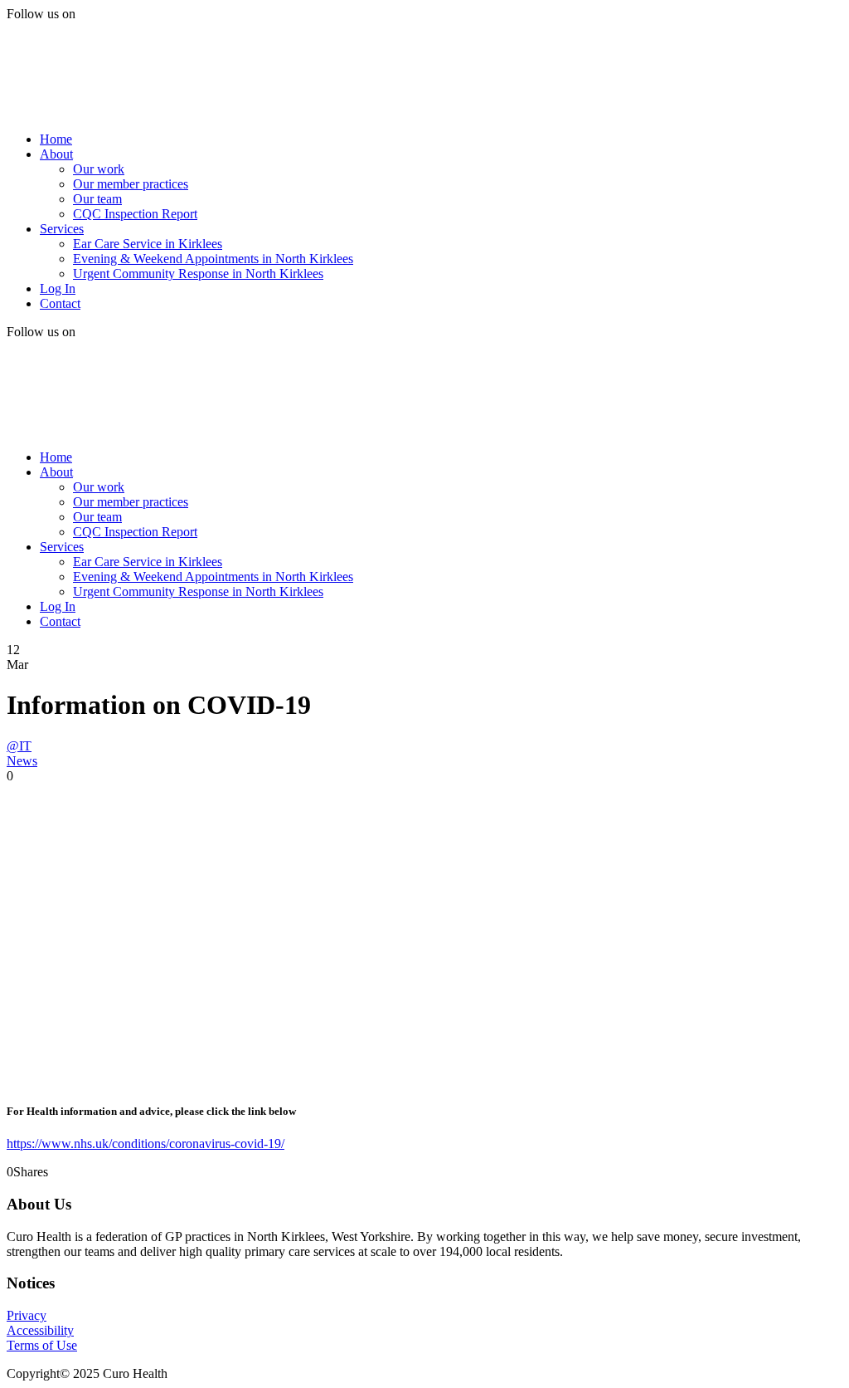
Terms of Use (42, 1345)
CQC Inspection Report (135, 214)
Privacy (26, 1315)
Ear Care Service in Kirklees (147, 244)
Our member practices (130, 184)
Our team (97, 199)
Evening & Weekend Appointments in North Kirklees (213, 259)
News (22, 761)
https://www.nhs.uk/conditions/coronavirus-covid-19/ (145, 1143)
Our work (98, 169)
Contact (60, 303)
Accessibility (40, 1330)
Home (56, 139)
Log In (57, 288)
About (56, 154)
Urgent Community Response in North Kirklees (198, 273)
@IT (19, 746)
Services (62, 229)
